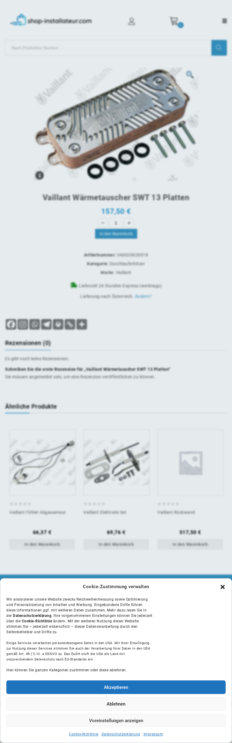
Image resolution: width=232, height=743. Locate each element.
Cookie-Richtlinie (83, 734)
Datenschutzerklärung (121, 734)
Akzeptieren (116, 687)
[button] (223, 587)
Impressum (153, 734)
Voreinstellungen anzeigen (116, 720)
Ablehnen (116, 704)
